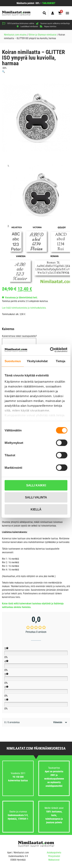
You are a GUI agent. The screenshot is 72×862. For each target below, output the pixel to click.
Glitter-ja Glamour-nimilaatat (43, 34)
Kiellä (36, 509)
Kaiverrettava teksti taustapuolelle (19, 336)
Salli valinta (36, 497)
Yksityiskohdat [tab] (37, 361)
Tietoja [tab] (60, 361)
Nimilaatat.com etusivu (15, 34)
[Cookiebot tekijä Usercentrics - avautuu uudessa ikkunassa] (50, 350)
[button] (44, 13)
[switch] (61, 442)
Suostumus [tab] (13, 361)
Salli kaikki (36, 485)
